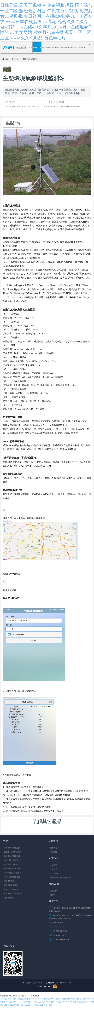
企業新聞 (53, 865)
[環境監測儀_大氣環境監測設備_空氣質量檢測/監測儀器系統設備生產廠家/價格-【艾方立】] (15, 47)
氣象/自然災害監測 (30, 59)
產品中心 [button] (36, 47)
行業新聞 (53, 869)
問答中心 (53, 895)
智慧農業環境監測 (11, 864)
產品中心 (15, 59)
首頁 (30, 47)
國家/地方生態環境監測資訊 (60, 877)
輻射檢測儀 (8, 898)
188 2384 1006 (58, 923)
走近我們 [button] (80, 47)
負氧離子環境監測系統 (12, 852)
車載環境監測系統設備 (12, 873)
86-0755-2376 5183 (60, 931)
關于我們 (53, 848)
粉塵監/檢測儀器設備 (12, 856)
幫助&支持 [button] (64, 47)
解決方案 (73, 47)
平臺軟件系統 (46, 47)
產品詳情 (13, 123)
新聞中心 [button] (55, 47)
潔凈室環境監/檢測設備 (13, 893)
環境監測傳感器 (10, 881)
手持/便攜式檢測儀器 (12, 877)
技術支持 (53, 891)
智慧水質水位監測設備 (12, 860)
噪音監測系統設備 (11, 885)
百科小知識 (54, 873)
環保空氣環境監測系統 (12, 848)
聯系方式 (53, 852)
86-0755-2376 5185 (60, 927)
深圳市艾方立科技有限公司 (36, 983)
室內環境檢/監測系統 (12, 868)
